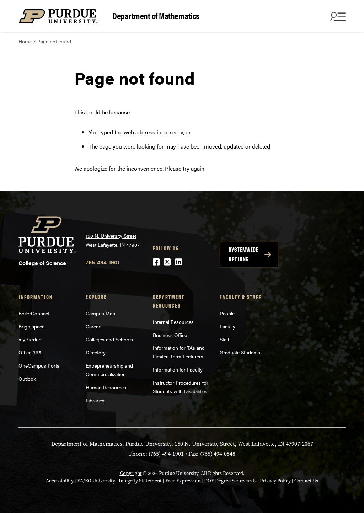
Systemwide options (243, 254)
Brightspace (31, 326)
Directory (96, 352)
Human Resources (106, 387)
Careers (94, 326)
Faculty (227, 326)
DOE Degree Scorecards (230, 480)
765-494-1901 (102, 262)
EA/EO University (96, 480)
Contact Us (306, 480)
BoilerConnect (33, 313)
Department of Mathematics (155, 15)
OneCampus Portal (39, 365)
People (227, 313)
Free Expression (182, 480)
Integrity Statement (140, 480)
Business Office (170, 334)
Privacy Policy (275, 480)
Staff (224, 339)
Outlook (27, 378)
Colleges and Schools (109, 339)
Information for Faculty (178, 369)
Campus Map (100, 313)
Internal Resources (173, 321)
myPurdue (29, 339)
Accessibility (60, 480)
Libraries (95, 400)
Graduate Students (240, 352)
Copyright (131, 473)
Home (25, 41)
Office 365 (29, 352)
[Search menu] (337, 16)
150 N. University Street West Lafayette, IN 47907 (113, 240)
